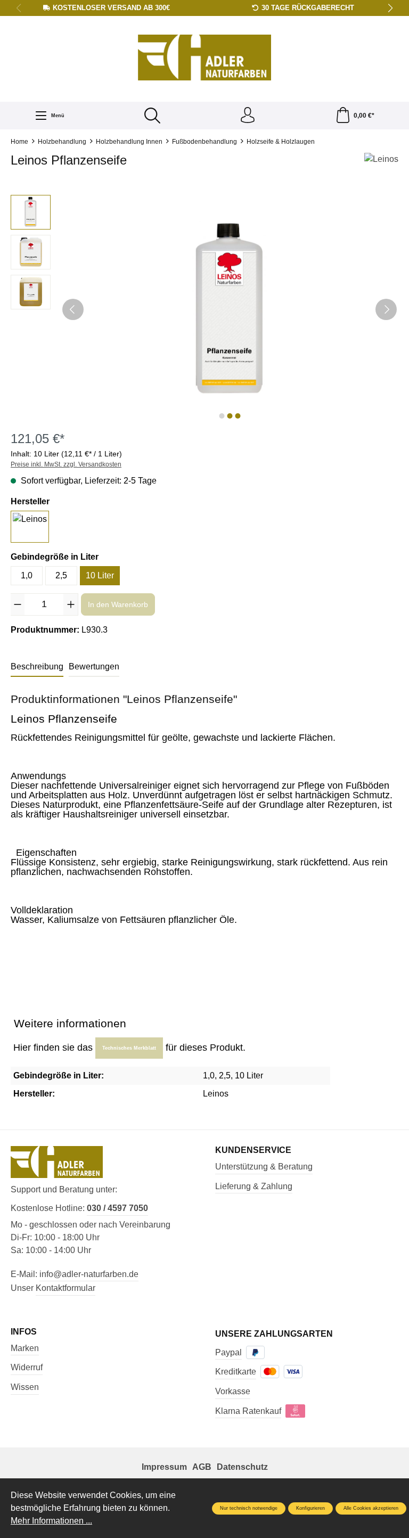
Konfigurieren (310, 1508)
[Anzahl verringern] (17, 604)
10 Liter (100, 575)
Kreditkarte (235, 1371)
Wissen (25, 1387)
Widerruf (27, 1367)
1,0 (26, 575)
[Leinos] (381, 163)
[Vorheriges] (73, 309)
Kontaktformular (65, 1287)
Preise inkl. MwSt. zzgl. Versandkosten (66, 464)
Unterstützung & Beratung (264, 1166)
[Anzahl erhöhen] (70, 604)
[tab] (37, 667)
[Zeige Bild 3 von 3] (237, 416)
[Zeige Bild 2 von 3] (229, 416)
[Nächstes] (386, 309)
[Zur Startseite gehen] (204, 58)
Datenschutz (242, 1466)
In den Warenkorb (118, 604)
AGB (201, 1466)
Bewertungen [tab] (94, 666)
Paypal (228, 1352)
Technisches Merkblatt (129, 1048)
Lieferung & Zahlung (253, 1186)
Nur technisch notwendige (248, 1508)
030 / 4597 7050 (117, 1208)
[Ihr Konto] (248, 115)
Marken (25, 1348)
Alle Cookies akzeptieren (370, 1508)
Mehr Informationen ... (51, 1520)
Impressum (164, 1466)
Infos (24, 1332)
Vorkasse (232, 1391)
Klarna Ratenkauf (248, 1411)
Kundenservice (253, 1150)
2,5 (61, 575)
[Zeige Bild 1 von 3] (221, 416)
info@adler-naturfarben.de (88, 1274)
